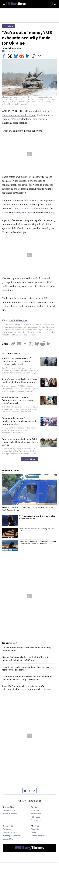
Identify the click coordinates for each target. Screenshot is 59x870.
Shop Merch (36, 820)
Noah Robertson (13, 48)
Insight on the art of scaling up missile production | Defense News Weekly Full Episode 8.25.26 (37, 542)
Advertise (7, 828)
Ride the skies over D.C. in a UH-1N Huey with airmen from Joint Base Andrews (27, 508)
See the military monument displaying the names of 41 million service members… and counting (37, 529)
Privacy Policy (9, 810)
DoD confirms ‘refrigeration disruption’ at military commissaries (26, 649)
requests (21, 212)
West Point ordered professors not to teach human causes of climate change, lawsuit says (27, 678)
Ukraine (8, 26)
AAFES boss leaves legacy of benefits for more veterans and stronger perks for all (17, 361)
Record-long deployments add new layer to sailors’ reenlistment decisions (27, 668)
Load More (30, 459)
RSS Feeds (35, 816)
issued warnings (40, 200)
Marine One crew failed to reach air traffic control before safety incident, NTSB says (26, 659)
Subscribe (35, 810)
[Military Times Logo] (17, 3)
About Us (35, 828)
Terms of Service (10, 813)
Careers (34, 832)
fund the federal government (30, 208)
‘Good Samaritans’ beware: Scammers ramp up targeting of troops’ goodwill (17, 400)
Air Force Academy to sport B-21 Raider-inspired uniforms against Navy (37, 517)
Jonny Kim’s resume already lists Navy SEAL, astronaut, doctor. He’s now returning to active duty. (27, 688)
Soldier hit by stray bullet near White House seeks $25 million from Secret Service (20, 441)
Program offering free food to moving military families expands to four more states (19, 421)
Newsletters (36, 813)
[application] (29, 489)
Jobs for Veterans (38, 835)
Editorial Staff (8, 838)
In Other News (10, 353)
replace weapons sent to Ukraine (19, 115)
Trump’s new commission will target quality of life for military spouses (20, 381)
